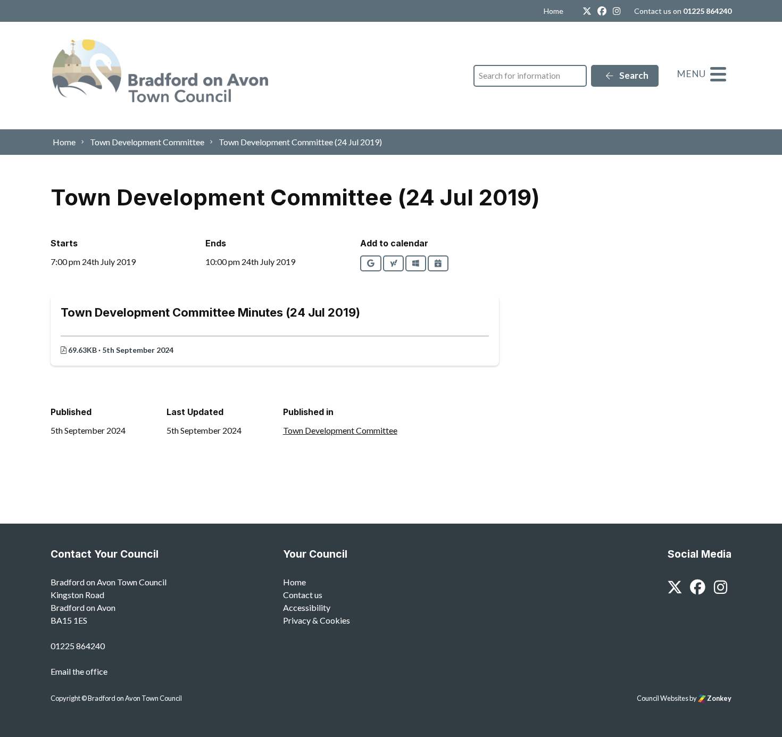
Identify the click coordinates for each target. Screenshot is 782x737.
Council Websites (662, 698)
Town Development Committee (340, 430)
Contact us (302, 595)
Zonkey (718, 698)
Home (553, 10)
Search (633, 75)
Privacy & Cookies (316, 620)
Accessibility (306, 607)
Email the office (79, 671)
